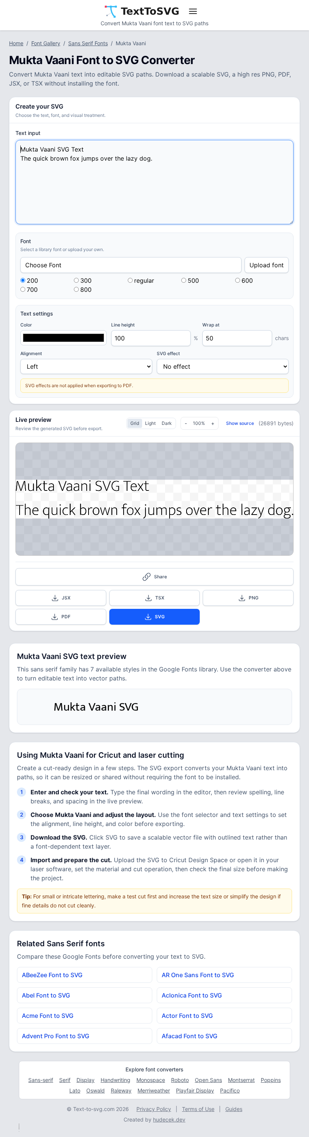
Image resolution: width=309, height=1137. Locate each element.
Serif (64, 1080)
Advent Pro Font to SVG (55, 1036)
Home (16, 43)
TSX (159, 598)
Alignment (31, 353)
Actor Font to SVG (187, 1015)
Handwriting (115, 1080)
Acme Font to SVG (47, 1015)
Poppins (271, 1080)
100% (199, 423)
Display (85, 1080)
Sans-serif (40, 1080)
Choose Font (43, 265)
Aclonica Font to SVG (192, 995)
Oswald (95, 1090)
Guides (233, 1109)
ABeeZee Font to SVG (52, 975)
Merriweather (154, 1090)
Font (25, 241)
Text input (27, 133)
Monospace (150, 1080)
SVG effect (168, 353)
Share (160, 576)
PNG (254, 598)
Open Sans (208, 1080)
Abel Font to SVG (46, 995)
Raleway (121, 1090)
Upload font (266, 265)
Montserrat (241, 1080)
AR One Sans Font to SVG (198, 975)
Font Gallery (45, 43)
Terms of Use (198, 1109)
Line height (123, 325)
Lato (74, 1090)
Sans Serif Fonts (88, 43)
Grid (134, 423)
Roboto (180, 1080)
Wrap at (210, 325)
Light (150, 423)
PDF (65, 616)
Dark (167, 423)
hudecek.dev (169, 1119)
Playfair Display (195, 1090)
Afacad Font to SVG (189, 1036)
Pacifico (230, 1090)
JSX (66, 598)
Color (26, 325)
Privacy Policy (153, 1109)
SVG (160, 616)
